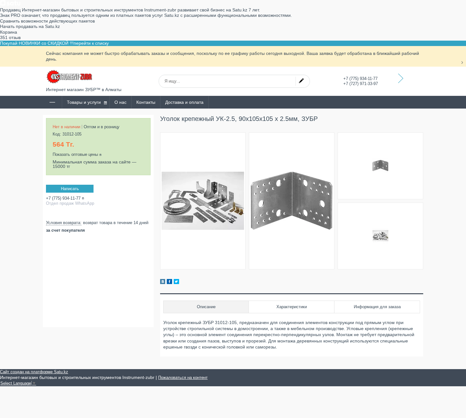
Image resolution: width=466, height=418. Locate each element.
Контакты (145, 102)
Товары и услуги (84, 102)
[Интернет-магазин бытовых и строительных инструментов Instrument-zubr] (70, 77)
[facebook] (169, 282)
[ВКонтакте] (162, 282)
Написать (70, 188)
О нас (120, 102)
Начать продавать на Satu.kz (30, 26)
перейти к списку (91, 43)
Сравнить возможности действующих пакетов (47, 20)
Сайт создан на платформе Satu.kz (34, 371)
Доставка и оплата (184, 102)
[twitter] (176, 282)
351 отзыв (10, 37)
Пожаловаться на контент (183, 377)
